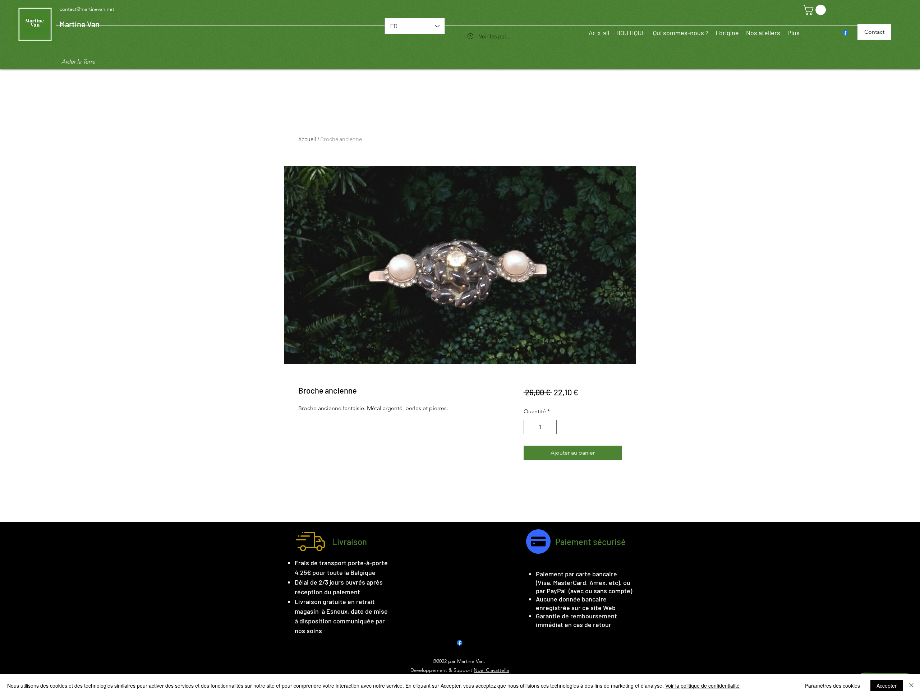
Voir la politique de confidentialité (702, 685)
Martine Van (79, 24)
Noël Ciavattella (491, 670)
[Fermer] (911, 685)
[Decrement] (530, 427)
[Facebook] (845, 32)
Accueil (307, 138)
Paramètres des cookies (832, 685)
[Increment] (551, 427)
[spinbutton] (540, 427)
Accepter (887, 685)
